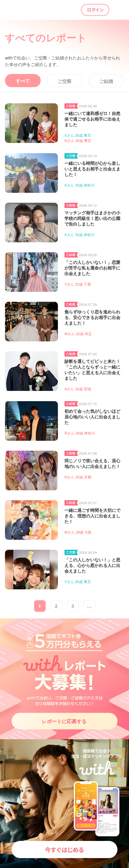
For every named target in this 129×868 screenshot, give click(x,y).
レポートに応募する (64, 721)
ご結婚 (106, 81)
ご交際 (64, 81)
